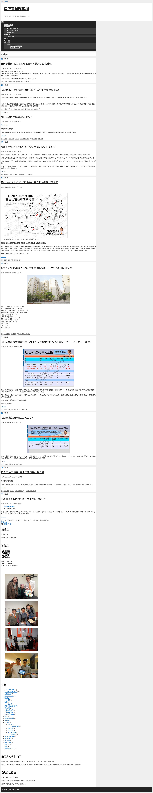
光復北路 (11, 139)
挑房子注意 (7, 40)
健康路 (18, 81)
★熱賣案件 (7, 334)
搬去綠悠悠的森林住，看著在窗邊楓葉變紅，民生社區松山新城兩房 (36, 268)
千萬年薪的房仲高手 (11, 706)
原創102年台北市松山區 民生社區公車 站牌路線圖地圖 (29, 182)
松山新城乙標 (31, 109)
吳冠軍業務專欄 (16, 9)
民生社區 (13, 260)
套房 (9, 700)
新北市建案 (7, 42)
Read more (3, 135)
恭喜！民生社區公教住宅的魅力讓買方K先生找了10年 (29, 147)
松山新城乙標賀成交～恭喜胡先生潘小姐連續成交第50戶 (30, 89)
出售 (6, 702)
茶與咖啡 (7, 740)
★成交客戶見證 (8, 25)
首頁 (2, 59)
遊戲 (6, 747)
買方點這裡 (7, 27)
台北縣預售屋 (9, 712)
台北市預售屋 (9, 710)
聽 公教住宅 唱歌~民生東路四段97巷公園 (22, 472)
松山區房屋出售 (24, 139)
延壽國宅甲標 (15, 726)
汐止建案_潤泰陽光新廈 (16, 46)
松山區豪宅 (8, 738)
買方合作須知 (10, 32)
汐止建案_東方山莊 (15, 48)
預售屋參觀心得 (9, 749)
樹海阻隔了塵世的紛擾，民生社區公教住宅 (23, 499)
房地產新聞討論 (9, 718)
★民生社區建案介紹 (9, 81)
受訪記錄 (7, 708)
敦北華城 (13, 409)
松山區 (23, 81)
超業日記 (7, 745)
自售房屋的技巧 (11, 36)
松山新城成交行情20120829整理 (17, 417)
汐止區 (8, 44)
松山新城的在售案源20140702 (16, 117)
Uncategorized (9, 696)
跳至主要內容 (4, 1)
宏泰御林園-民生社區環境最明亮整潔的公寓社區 (26, 63)
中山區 (7, 698)
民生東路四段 (19, 491)
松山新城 (23, 109)
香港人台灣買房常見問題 (13, 30)
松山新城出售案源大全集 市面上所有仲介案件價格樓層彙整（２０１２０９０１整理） (46, 342)
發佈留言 (28, 81)
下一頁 (10, 524)
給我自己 (6, 38)
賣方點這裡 (7, 34)
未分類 (7, 720)
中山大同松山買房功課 (12, 28)
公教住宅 (16, 174)
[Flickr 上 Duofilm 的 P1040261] (4, 125)
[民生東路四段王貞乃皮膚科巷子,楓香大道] (9, 506)
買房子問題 (8, 742)
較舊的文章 (4, 522)
